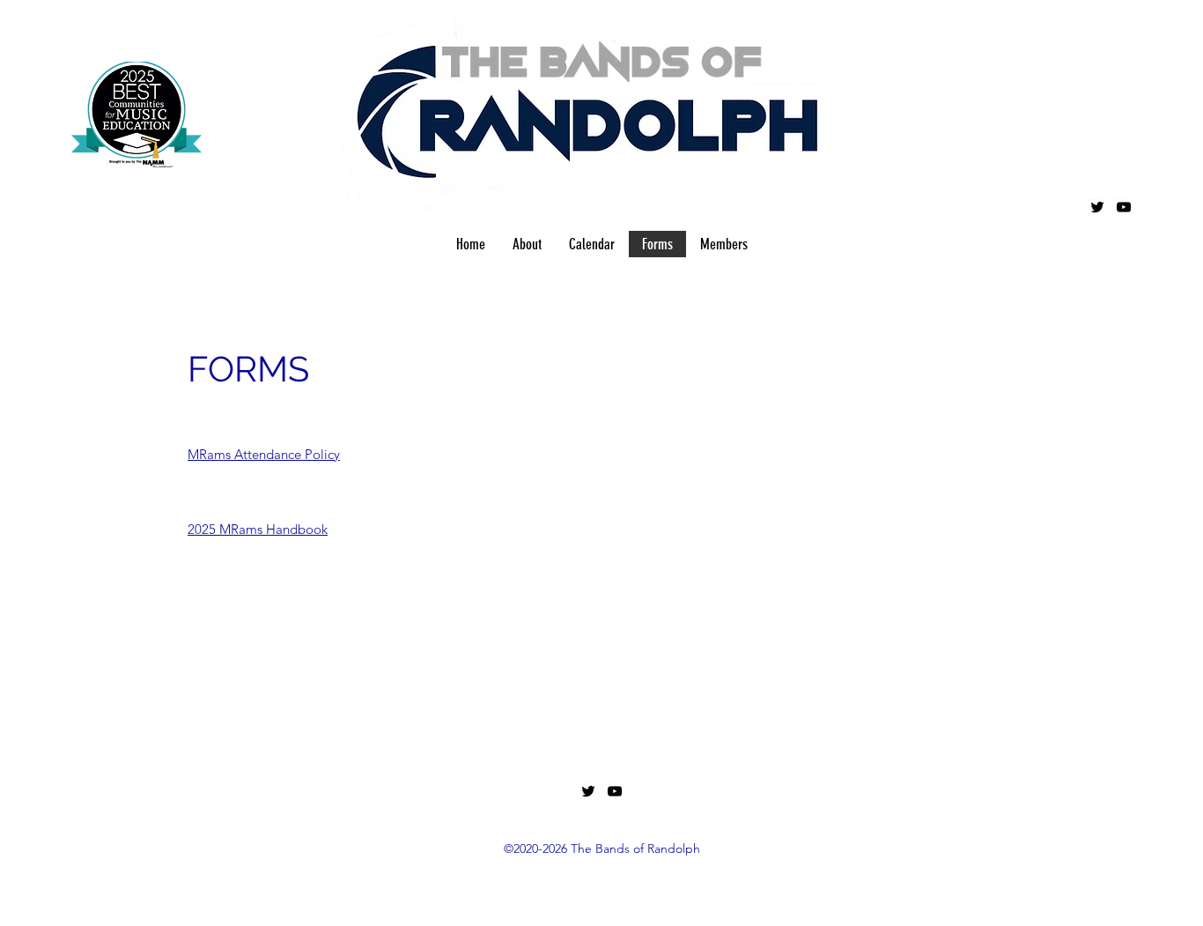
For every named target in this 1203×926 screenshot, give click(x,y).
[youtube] (1124, 207)
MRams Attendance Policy (264, 454)
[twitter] (1097, 207)
